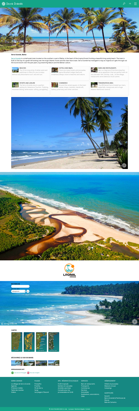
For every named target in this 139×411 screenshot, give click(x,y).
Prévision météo (17, 388)
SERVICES (84, 381)
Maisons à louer (110, 386)
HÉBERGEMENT (109, 381)
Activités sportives (64, 388)
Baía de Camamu (110, 402)
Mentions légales (80, 409)
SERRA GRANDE (16, 381)
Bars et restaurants (88, 384)
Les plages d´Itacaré (42, 392)
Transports (85, 386)
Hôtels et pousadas (111, 384)
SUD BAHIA (41, 350)
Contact (88, 409)
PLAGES (17, 350)
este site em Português (20, 373)
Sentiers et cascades (65, 386)
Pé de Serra (39, 388)
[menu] (135, 3)
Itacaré (106, 396)
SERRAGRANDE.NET (17, 369)
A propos (71, 409)
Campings (108, 388)
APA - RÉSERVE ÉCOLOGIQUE (68, 381)
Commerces (85, 388)
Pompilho (38, 384)
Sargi (36, 390)
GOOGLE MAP (53, 350)
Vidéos (13, 392)
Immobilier (85, 392)
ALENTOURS (108, 393)
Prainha (37, 386)
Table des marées (17, 390)
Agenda (14, 386)
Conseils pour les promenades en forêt (65, 391)
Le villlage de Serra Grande (20, 384)
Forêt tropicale (63, 384)
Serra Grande (16, 58)
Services (84, 390)
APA (29, 350)
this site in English (34, 373)
